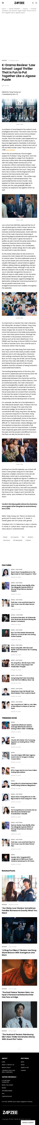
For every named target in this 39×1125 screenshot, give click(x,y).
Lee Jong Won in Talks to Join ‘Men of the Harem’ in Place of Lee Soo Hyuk (23, 706)
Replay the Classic (7, 1085)
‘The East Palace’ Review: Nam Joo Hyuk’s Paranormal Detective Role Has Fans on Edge (18, 994)
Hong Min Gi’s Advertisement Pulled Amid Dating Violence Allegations (24, 784)
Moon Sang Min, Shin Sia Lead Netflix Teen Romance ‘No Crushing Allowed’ (24, 650)
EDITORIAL (25, 1058)
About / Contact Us (8, 1065)
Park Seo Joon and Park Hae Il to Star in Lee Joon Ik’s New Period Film (23, 604)
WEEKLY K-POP (25, 1067)
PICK (3, 1093)
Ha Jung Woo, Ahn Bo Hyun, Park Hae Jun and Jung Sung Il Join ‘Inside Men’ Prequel (23, 665)
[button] (3, 3)
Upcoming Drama (7, 1091)
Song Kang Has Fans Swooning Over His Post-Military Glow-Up (22, 679)
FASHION (23, 1070)
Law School (6, 540)
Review (25, 9)
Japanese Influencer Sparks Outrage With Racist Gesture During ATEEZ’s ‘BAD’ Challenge (22, 727)
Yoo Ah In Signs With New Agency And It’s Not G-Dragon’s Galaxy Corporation (23, 757)
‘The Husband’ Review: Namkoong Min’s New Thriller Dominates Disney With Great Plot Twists (18, 1037)
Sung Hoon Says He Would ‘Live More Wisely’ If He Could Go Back (23, 692)
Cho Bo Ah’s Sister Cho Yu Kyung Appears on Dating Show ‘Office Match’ (23, 742)
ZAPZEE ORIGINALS (14, 9)
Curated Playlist (7, 1096)
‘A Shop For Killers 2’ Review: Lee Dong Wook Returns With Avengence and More (19, 952)
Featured (19, 569)
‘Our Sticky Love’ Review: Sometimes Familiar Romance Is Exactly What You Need (19, 910)
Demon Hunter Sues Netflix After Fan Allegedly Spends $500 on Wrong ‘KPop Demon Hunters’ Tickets (23, 588)
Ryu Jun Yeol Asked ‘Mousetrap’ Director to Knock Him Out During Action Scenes (23, 634)
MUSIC (13, 615)
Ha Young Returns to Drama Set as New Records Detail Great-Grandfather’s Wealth (24, 812)
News (13, 569)
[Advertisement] (19, 34)
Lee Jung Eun (15, 537)
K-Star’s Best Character (6, 1081)
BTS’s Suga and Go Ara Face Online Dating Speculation (24, 771)
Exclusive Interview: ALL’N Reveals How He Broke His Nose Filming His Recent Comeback (23, 619)
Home (4, 9)
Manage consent (28, 1122)
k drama (28, 540)
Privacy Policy (6, 1067)
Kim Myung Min (17, 540)
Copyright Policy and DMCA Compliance (8, 1071)
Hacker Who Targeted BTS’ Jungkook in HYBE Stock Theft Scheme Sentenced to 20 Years (22, 859)
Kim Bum (30, 537)
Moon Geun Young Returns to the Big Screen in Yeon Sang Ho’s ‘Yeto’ (24, 573)
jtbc (23, 537)
